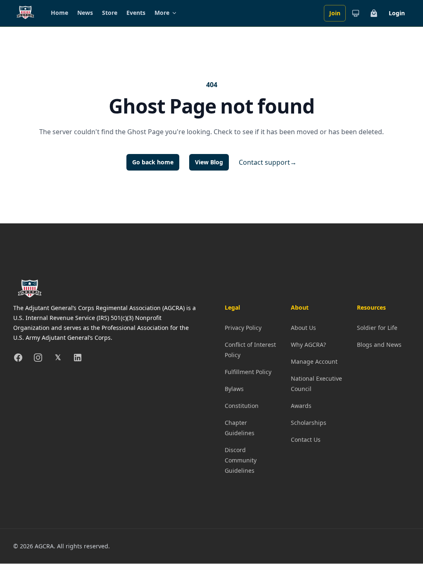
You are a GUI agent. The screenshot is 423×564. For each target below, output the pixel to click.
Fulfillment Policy (248, 372)
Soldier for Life (377, 328)
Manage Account (314, 361)
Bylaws (234, 389)
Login (397, 13)
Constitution (242, 406)
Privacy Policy (243, 328)
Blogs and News (379, 344)
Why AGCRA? (308, 344)
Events (135, 13)
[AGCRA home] (25, 13)
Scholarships (308, 423)
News (85, 13)
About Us (303, 328)
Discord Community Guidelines (241, 460)
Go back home (152, 162)
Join (334, 13)
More (161, 13)
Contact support (268, 162)
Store (109, 13)
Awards (301, 406)
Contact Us (306, 439)
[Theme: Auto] (355, 13)
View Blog (209, 162)
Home (59, 13)
